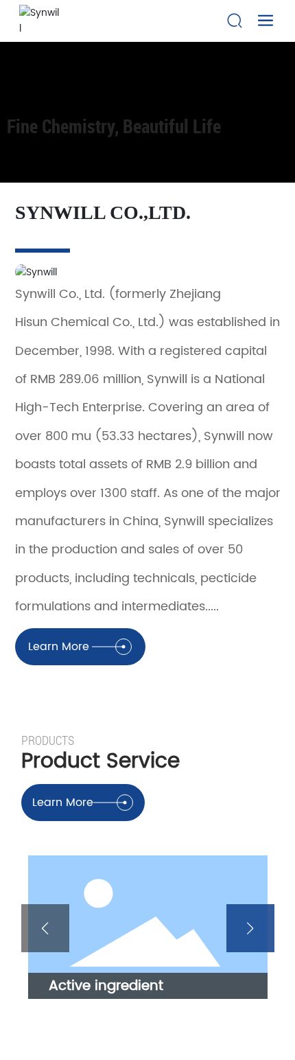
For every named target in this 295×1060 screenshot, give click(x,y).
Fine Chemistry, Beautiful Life (114, 121)
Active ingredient (106, 986)
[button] (45, 928)
